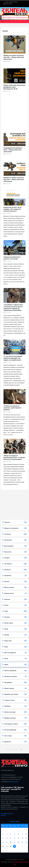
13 (18, 838)
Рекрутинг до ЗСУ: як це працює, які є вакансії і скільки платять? (12, 209)
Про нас (3, 815)
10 (6, 838)
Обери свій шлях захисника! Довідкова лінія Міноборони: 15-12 (14, 87)
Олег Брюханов (14, 781)
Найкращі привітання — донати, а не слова (12, 258)
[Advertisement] (14, 114)
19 (14, 842)
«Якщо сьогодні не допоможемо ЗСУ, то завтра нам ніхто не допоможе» (14, 457)
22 (26, 842)
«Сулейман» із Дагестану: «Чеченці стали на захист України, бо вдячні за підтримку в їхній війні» (13, 307)
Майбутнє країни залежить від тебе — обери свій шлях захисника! (13, 57)
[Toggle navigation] (3, 21)
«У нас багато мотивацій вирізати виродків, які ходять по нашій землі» (12, 358)
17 (6, 842)
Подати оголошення (16, 17)
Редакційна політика (7, 813)
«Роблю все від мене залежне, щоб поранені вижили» (12, 407)
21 (22, 842)
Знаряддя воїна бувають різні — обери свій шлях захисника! (13, 149)
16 (2, 842)
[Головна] (14, 11)
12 (14, 838)
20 (18, 842)
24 (6, 846)
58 (21, 749)
